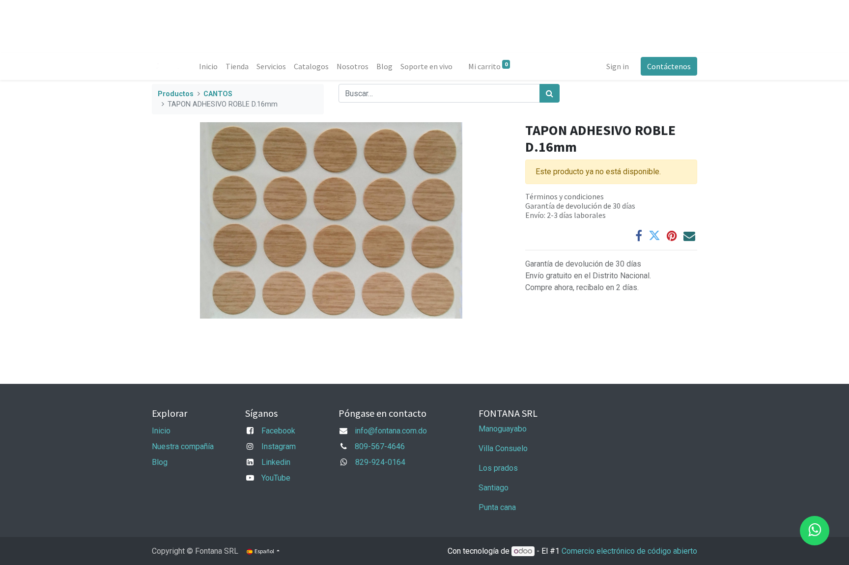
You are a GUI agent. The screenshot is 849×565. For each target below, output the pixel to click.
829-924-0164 (380, 462)
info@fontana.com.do (391, 430)
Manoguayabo (503, 428)
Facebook (278, 430)
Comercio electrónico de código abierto (629, 551)
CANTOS (217, 94)
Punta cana (498, 507)
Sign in (617, 66)
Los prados (498, 468)
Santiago (494, 487)
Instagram (278, 446)
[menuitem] (208, 66)
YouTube (275, 478)
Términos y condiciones (564, 196)
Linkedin (275, 462)
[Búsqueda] (549, 93)
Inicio (161, 430)
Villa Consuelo (503, 448)
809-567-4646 (380, 446)
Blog (160, 462)
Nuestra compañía (183, 446)
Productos (176, 94)
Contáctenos (669, 66)
